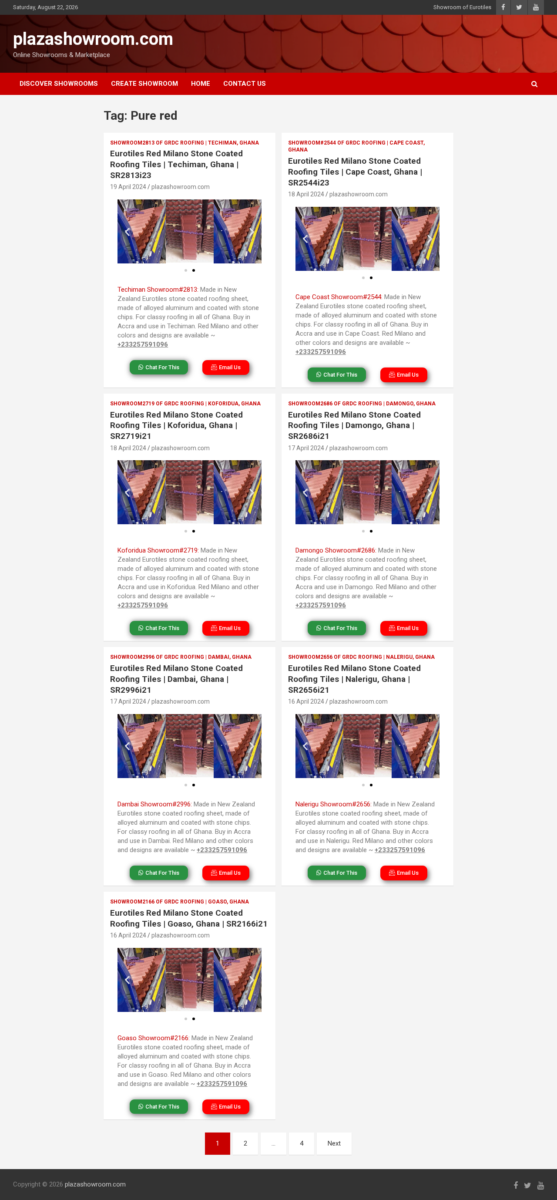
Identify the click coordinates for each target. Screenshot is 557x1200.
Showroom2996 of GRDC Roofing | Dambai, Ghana (181, 657)
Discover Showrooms (59, 84)
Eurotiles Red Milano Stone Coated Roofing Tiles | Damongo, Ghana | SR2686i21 (354, 425)
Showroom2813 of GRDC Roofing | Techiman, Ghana (184, 143)
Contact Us (244, 84)
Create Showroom (144, 84)
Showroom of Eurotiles (462, 7)
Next (334, 1143)
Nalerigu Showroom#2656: (333, 804)
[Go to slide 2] (193, 270)
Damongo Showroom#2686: (335, 550)
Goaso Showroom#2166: (153, 1038)
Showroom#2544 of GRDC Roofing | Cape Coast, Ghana (356, 146)
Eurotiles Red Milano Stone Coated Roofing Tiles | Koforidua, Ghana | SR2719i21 (176, 425)
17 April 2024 (306, 448)
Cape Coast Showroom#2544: (339, 297)
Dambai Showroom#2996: (154, 804)
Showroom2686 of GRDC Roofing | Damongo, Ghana (362, 404)
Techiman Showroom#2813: (157, 289)
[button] (127, 231)
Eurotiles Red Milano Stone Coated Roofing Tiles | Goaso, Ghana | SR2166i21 (189, 918)
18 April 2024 (306, 194)
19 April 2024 (128, 186)
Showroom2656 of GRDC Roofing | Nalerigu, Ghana (361, 657)
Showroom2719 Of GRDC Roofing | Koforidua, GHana (185, 404)
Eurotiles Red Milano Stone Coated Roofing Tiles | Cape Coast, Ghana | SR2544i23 (355, 171)
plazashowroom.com (93, 39)
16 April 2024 (306, 701)
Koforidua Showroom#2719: (158, 550)
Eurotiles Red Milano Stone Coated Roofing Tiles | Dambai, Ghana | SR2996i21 (176, 678)
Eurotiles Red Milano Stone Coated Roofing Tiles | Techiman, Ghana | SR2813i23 (176, 164)
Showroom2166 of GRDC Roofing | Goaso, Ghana (179, 902)
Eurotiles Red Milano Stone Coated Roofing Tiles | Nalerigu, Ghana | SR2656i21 (354, 678)
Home (200, 84)
